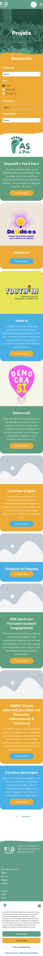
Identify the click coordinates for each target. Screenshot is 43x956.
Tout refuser (21, 940)
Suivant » (26, 816)
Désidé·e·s (21, 252)
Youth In (21, 321)
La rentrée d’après (22, 491)
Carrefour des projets (21, 772)
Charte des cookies (11, 953)
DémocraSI (21, 413)
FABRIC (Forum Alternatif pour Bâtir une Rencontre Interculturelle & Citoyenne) (21, 714)
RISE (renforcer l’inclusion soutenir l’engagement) (21, 623)
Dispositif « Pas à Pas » (21, 164)
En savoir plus (21, 193)
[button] (39, 906)
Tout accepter (22, 934)
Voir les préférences (21, 947)
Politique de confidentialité (28, 953)
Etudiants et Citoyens (21, 569)
